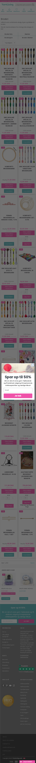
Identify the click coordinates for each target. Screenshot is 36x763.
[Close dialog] (32, 365)
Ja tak (18, 395)
